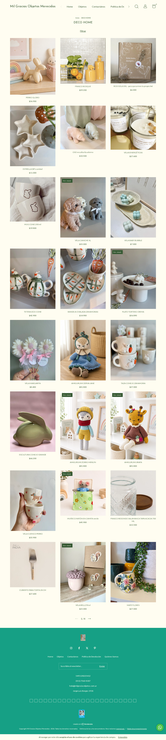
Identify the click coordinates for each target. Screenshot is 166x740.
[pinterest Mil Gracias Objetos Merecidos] (95, 648)
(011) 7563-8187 (83, 681)
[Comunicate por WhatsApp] (160, 727)
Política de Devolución (122, 6)
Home (70, 6)
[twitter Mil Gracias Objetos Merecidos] (87, 648)
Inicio (77, 18)
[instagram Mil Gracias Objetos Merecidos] (71, 648)
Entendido (122, 737)
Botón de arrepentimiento (137, 729)
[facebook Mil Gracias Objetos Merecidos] (79, 648)
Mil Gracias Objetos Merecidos (32, 6)
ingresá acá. (120, 729)
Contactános (98, 6)
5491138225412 (83, 676)
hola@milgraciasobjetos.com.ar (83, 686)
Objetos (82, 6)
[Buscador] (136, 7)
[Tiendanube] (83, 724)
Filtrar (83, 31)
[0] (153, 7)
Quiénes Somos (112, 656)
